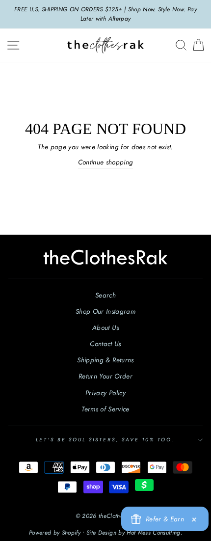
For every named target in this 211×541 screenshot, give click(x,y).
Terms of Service (105, 409)
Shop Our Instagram (105, 311)
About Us (105, 327)
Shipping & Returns (105, 360)
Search (105, 295)
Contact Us (105, 344)
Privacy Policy (105, 393)
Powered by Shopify (54, 532)
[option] (105, 14)
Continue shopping (105, 162)
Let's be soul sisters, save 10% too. (105, 439)
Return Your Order (105, 376)
